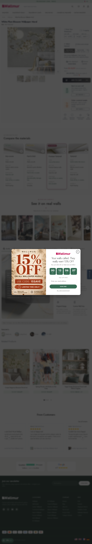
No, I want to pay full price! (63, 290)
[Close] (77, 251)
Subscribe (63, 286)
